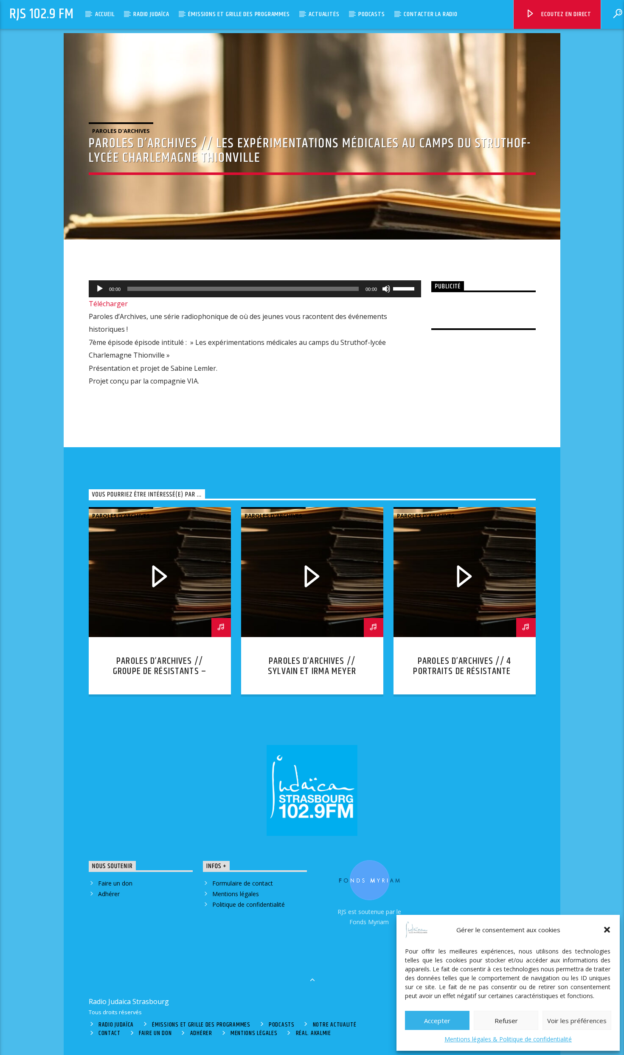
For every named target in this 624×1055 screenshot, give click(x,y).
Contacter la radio (430, 14)
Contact (109, 1033)
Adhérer (109, 894)
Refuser (506, 1020)
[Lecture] (100, 289)
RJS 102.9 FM (41, 14)
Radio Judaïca (151, 14)
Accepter (437, 1020)
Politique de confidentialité (248, 904)
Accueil (105, 14)
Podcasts (371, 14)
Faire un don (115, 883)
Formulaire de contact (242, 883)
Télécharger (108, 303)
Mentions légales (235, 894)
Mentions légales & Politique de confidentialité (508, 1039)
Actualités (324, 14)
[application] (255, 288)
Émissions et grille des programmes (239, 14)
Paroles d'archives (121, 131)
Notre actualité (335, 1025)
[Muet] (386, 289)
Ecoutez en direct (565, 14)
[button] (607, 929)
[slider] (405, 288)
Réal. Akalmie (313, 1033)
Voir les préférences (577, 1020)
